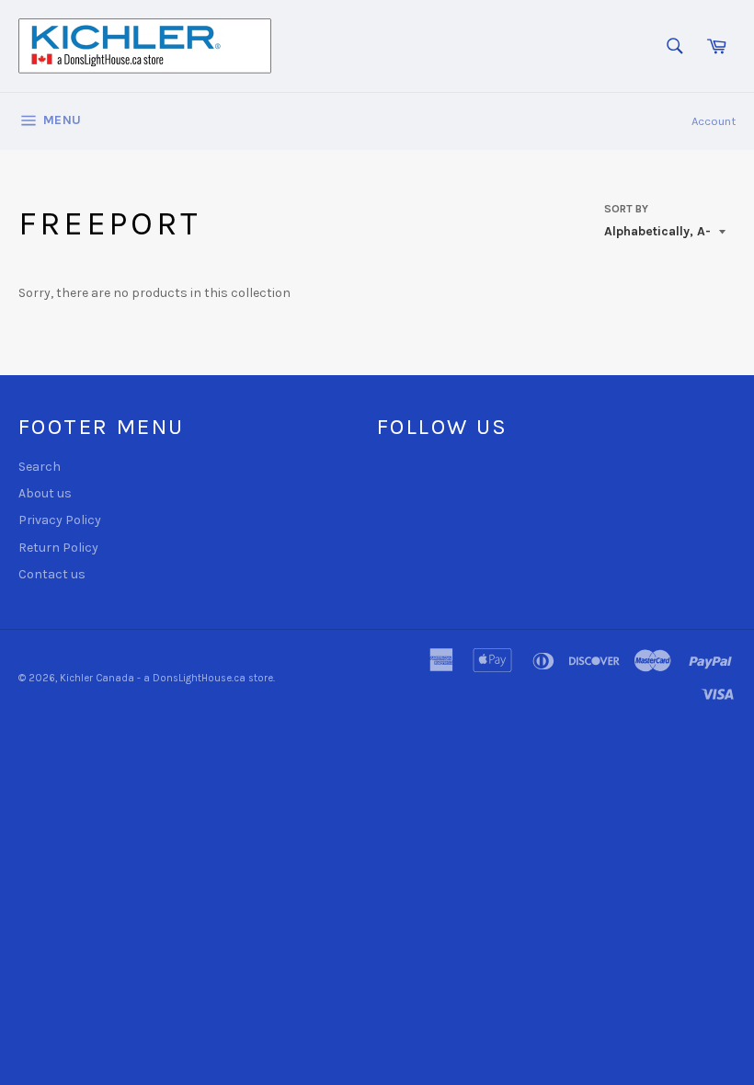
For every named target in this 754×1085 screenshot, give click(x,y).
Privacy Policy (59, 520)
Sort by (626, 208)
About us (45, 493)
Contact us (52, 574)
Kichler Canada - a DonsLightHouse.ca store (166, 678)
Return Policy (58, 547)
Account (713, 121)
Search (39, 466)
